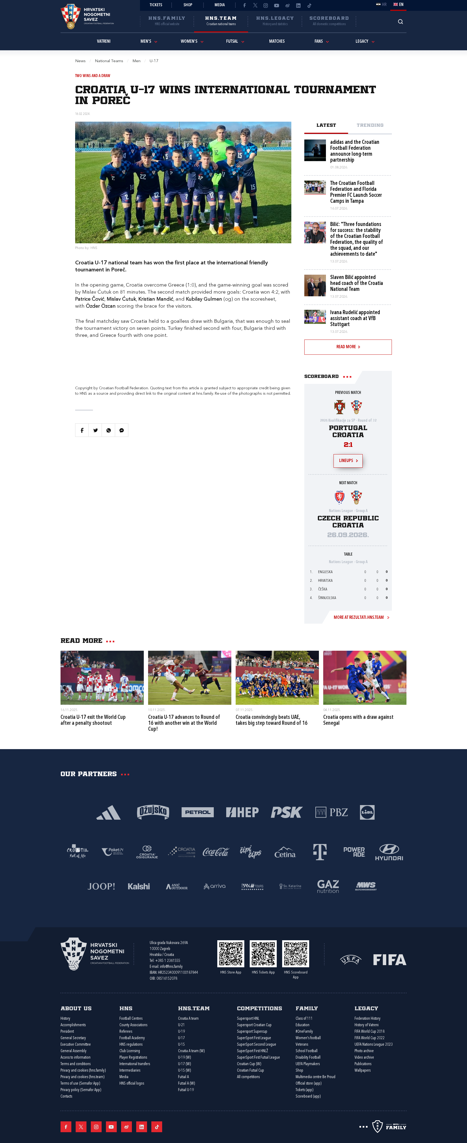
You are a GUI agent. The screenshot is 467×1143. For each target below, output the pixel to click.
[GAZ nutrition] (328, 885)
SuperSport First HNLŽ (252, 1051)
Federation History (368, 1019)
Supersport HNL (248, 1019)
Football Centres (130, 1019)
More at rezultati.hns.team (359, 618)
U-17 (181, 1038)
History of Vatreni (367, 1025)
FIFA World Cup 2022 (370, 1038)
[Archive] (400, 21)
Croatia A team (188, 1019)
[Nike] (108, 811)
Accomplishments (73, 1025)
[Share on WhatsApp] (108, 430)
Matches (277, 41)
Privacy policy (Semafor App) (81, 1090)
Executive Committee (76, 1045)
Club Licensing (129, 1051)
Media (220, 5)
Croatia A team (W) (191, 1051)
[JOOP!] (101, 885)
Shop (188, 5)
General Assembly (73, 1051)
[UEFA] (351, 959)
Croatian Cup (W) (249, 1064)
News (80, 61)
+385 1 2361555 (167, 961)
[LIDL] (367, 811)
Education (302, 1025)
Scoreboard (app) (308, 1097)
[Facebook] (244, 5)
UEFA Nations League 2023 (374, 1045)
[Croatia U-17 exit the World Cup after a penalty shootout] (102, 678)
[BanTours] (252, 885)
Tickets (156, 5)
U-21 (181, 1025)
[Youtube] (276, 5)
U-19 (181, 1032)
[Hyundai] (389, 851)
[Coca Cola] (216, 851)
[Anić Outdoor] (177, 885)
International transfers (134, 1064)
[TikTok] (309, 5)
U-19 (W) (184, 1058)
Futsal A (183, 1077)
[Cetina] (285, 851)
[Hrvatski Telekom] (320, 851)
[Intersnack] (251, 851)
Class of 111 (304, 1019)
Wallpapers (363, 1071)
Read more (346, 347)
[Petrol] (197, 811)
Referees (125, 1032)
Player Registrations (133, 1058)
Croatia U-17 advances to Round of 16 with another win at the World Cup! (184, 723)
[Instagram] (266, 5)
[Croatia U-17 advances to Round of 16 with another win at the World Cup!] (189, 678)
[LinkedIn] (298, 5)
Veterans (302, 1045)
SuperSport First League (254, 1038)
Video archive (364, 1058)
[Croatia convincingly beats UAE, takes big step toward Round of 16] (277, 678)
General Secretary (73, 1038)
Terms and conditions (76, 1064)
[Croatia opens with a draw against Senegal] (364, 678)
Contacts (66, 1097)
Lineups (346, 461)
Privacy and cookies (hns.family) (83, 1071)
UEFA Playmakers (308, 1064)
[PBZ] (331, 811)
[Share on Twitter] (95, 430)
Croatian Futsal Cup (250, 1071)
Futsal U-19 (186, 1090)
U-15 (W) (184, 1071)
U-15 (181, 1045)
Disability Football (308, 1058)
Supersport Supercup (252, 1032)
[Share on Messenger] (121, 430)
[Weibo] (287, 5)
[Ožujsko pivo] (153, 811)
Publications (363, 1064)
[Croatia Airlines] (181, 851)
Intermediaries (129, 1071)
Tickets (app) (304, 1090)
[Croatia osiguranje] (147, 851)
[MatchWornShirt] (366, 885)
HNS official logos (131, 1084)
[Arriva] (215, 885)
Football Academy (132, 1038)
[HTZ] (78, 851)
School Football (307, 1051)
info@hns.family (171, 967)
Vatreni (104, 41)
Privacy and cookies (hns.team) (82, 1077)
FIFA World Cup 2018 (370, 1032)
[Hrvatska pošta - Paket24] (112, 851)
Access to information (76, 1058)
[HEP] (242, 811)
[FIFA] (389, 959)
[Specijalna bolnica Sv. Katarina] (290, 885)
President (67, 1032)
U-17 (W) (184, 1064)
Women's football (308, 1038)
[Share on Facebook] (81, 430)
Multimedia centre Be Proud (315, 1077)
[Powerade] (354, 851)
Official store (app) (308, 1084)
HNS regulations (130, 1045)
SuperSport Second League (256, 1045)
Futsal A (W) (186, 1084)
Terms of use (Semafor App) (80, 1084)
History (65, 1019)
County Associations (133, 1025)
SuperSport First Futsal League (258, 1058)
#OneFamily (304, 1032)
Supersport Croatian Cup (254, 1025)
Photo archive (364, 1051)
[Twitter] (255, 5)
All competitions (248, 1077)
